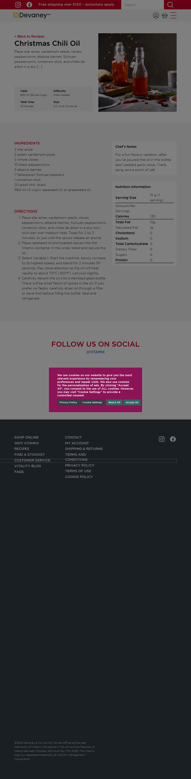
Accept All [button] (132, 402)
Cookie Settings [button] (92, 402)
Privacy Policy (68, 402)
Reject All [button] (114, 402)
